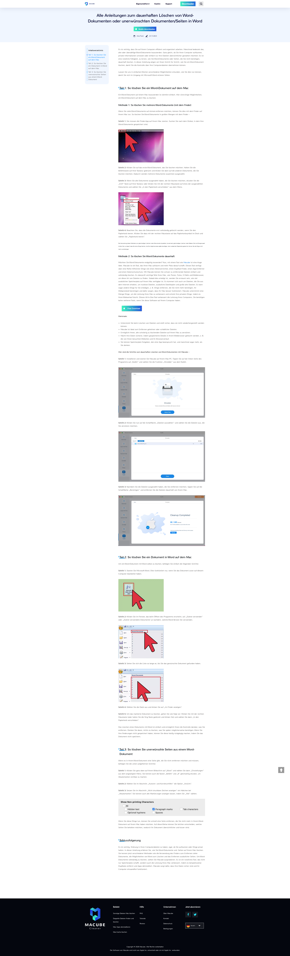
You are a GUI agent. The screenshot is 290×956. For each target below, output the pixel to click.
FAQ (141, 913)
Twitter (195, 914)
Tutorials (143, 918)
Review (142, 924)
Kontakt (166, 918)
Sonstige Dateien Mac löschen (124, 913)
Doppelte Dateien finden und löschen (123, 920)
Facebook (188, 914)
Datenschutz (167, 924)
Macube (187, 262)
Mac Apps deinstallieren (121, 927)
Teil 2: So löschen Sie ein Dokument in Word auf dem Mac (97, 66)
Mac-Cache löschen (120, 932)
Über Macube (168, 913)
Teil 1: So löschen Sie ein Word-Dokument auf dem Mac (97, 57)
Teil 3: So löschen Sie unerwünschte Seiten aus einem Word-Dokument (97, 76)
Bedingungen (168, 929)
